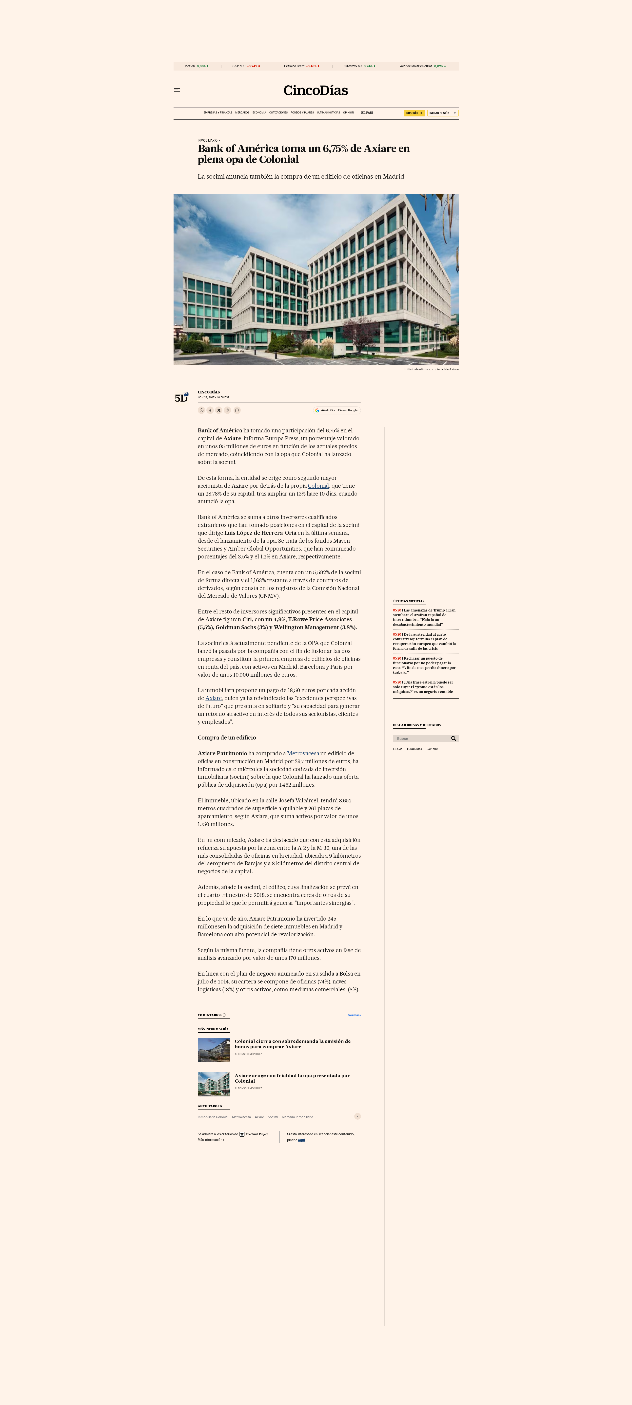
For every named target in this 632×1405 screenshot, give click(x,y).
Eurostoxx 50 (353, 66)
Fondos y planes (302, 112)
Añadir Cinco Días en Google (339, 410)
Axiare (213, 698)
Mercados (242, 112)
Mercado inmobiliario (297, 1117)
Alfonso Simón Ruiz (248, 1054)
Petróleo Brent (294, 66)
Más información (210, 1140)
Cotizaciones (278, 112)
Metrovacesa (303, 753)
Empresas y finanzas (218, 112)
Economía (259, 112)
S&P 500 (239, 66)
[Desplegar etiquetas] (357, 1116)
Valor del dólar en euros (415, 66)
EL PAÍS (365, 111)
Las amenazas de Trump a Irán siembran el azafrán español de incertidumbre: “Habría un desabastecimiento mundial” (424, 617)
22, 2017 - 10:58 (213, 397)
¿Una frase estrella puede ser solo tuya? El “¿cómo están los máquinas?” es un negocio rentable (423, 687)
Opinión (348, 112)
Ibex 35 (190, 66)
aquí (301, 1140)
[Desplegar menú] (177, 90)
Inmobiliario (207, 140)
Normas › (354, 1015)
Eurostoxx (414, 749)
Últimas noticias (328, 112)
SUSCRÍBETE (414, 113)
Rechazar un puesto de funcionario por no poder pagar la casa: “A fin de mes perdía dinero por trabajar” (424, 665)
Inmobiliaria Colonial (213, 1117)
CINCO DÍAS (209, 392)
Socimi (273, 1117)
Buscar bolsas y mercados (417, 725)
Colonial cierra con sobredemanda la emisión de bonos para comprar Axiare (293, 1044)
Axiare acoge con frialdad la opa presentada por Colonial (292, 1079)
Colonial (318, 485)
